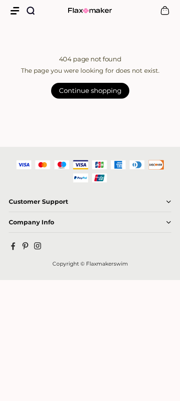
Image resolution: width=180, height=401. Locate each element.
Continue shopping (90, 90)
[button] (15, 10)
